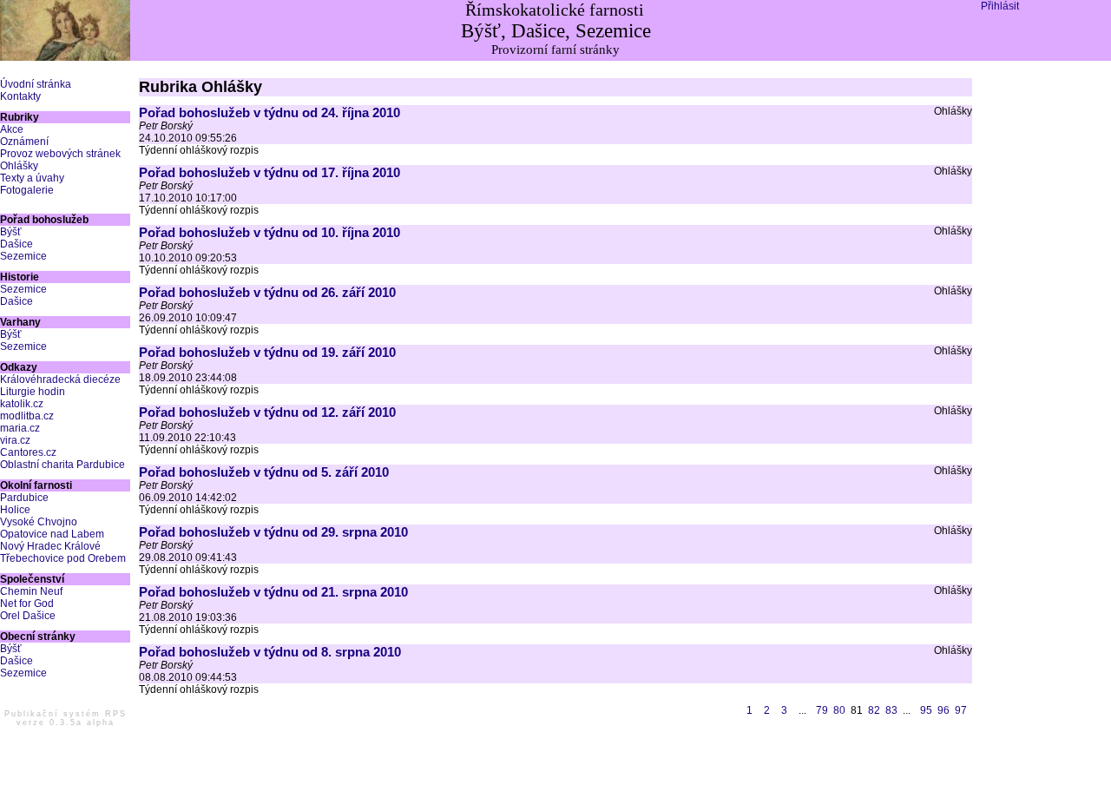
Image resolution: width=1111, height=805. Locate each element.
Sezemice (23, 256)
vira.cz (15, 440)
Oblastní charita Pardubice (62, 465)
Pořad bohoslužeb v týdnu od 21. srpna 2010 (273, 591)
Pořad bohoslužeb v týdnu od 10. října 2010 (269, 232)
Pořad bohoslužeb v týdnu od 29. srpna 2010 (273, 532)
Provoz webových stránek (60, 154)
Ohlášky (19, 166)
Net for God (27, 603)
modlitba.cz (27, 416)
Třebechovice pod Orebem (63, 558)
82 (874, 710)
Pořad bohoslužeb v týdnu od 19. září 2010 (267, 352)
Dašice (16, 244)
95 (926, 710)
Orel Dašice (28, 616)
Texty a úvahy (32, 178)
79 (822, 710)
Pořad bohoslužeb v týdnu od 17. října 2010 (269, 172)
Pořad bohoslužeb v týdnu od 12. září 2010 (267, 412)
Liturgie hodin (32, 392)
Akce (11, 129)
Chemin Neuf (31, 591)
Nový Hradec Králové (50, 546)
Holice (15, 510)
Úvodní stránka (35, 84)
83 (891, 710)
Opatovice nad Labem (52, 534)
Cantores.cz (28, 452)
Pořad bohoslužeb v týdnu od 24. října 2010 (269, 112)
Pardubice (24, 498)
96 (943, 710)
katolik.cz (21, 404)
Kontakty (20, 96)
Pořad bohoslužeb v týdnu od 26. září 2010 (267, 292)
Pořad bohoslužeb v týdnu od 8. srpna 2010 (270, 651)
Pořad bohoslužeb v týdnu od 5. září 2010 (264, 472)
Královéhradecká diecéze (60, 379)
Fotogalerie (27, 190)
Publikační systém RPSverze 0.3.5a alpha (65, 718)
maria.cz (20, 428)
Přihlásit (1000, 6)
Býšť (11, 232)
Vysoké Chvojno (38, 522)
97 (961, 710)
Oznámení (24, 141)
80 (839, 710)
